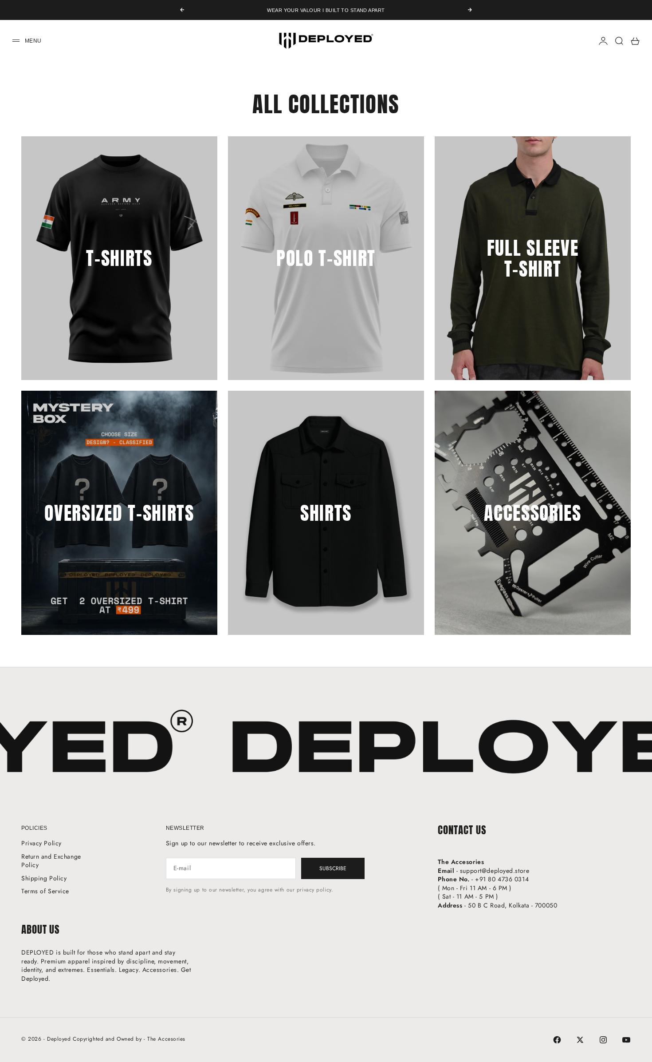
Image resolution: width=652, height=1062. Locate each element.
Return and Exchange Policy (51, 861)
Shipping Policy (44, 878)
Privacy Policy (41, 843)
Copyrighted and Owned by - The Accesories (129, 1039)
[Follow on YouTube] (626, 1039)
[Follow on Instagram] (603, 1039)
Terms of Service (45, 891)
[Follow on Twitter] (580, 1039)
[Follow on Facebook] (557, 1039)
